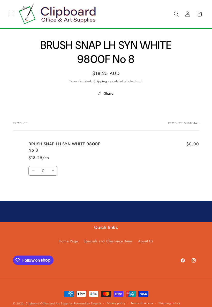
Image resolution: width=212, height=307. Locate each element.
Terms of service (142, 303)
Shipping (100, 81)
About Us (145, 241)
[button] (11, 14)
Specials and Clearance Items (108, 241)
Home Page (68, 241)
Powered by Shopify (87, 303)
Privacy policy (116, 303)
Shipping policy (169, 303)
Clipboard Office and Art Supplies (49, 303)
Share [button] (108, 93)
